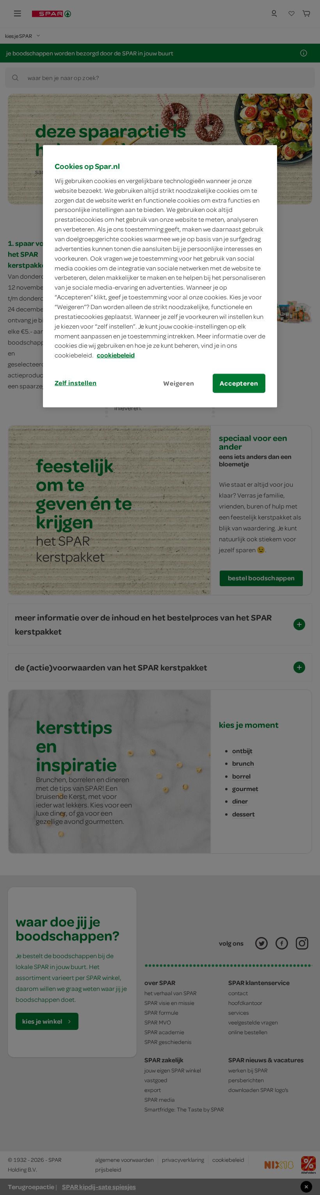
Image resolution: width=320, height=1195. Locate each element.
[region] (160, 276)
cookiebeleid (116, 355)
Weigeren (178, 383)
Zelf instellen (76, 383)
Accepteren (239, 383)
